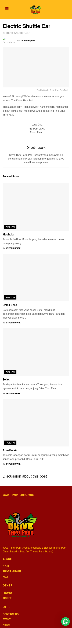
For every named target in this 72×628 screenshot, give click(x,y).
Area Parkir (10, 450)
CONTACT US (11, 614)
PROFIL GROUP (12, 571)
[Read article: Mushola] (36, 207)
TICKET (7, 598)
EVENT (7, 619)
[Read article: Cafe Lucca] (36, 277)
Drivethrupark (27, 40)
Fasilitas (10, 227)
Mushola (8, 234)
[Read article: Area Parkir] (36, 422)
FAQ (5, 576)
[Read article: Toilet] (36, 352)
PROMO (7, 592)
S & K (6, 566)
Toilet (6, 379)
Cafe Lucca (10, 305)
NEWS (6, 624)
